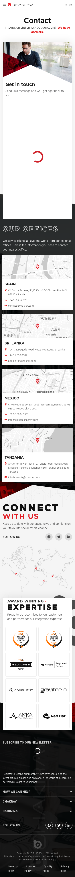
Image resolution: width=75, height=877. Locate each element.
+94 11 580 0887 (17, 355)
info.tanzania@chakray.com (24, 477)
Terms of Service (42, 859)
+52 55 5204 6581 (18, 414)
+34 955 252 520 (17, 300)
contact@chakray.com (21, 305)
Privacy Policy (51, 856)
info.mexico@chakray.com (23, 419)
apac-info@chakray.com (22, 360)
